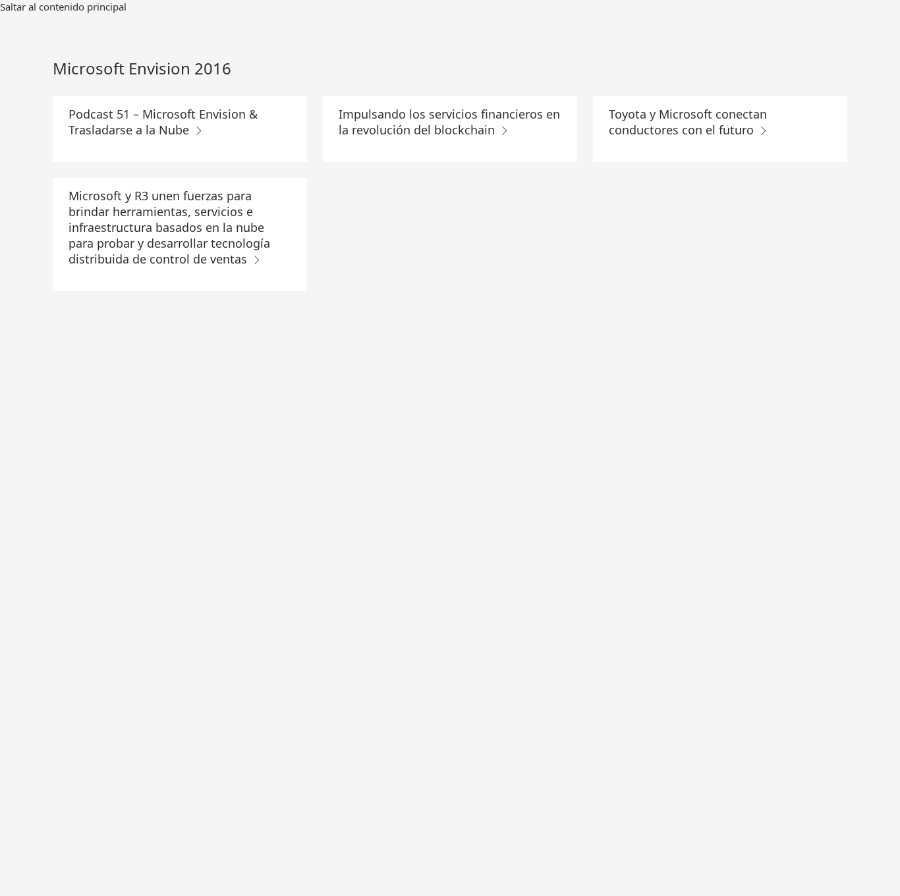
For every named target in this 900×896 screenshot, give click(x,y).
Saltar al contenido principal (63, 6)
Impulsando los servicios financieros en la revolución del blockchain (449, 122)
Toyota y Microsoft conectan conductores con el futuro (688, 122)
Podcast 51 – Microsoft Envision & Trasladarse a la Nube (163, 122)
